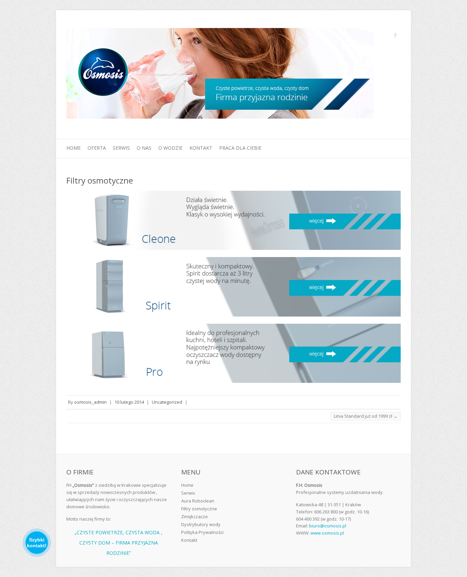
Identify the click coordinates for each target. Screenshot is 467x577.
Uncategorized (167, 402)
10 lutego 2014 (129, 402)
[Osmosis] (220, 74)
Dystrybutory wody (201, 524)
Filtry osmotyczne (199, 509)
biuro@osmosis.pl (327, 526)
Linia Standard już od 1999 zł (366, 416)
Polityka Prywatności (202, 532)
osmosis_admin (90, 402)
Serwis (121, 148)
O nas (144, 148)
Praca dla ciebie (240, 148)
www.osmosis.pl (327, 533)
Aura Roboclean (197, 501)
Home (73, 148)
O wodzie (170, 148)
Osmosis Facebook (395, 35)
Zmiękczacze (194, 516)
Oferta (97, 148)
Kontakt (200, 148)
